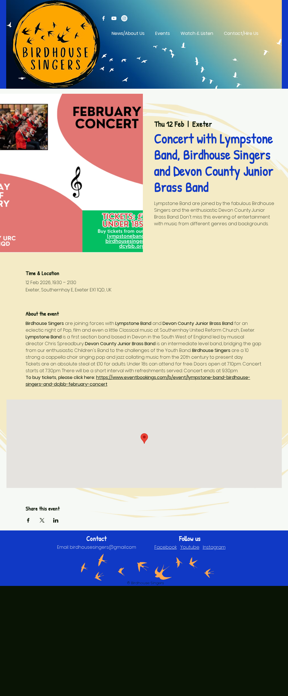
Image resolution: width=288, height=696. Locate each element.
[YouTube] (114, 18)
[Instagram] (124, 18)
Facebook (165, 547)
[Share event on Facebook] (28, 520)
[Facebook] (103, 18)
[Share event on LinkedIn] (55, 520)
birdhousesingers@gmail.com (103, 547)
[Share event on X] (42, 520)
